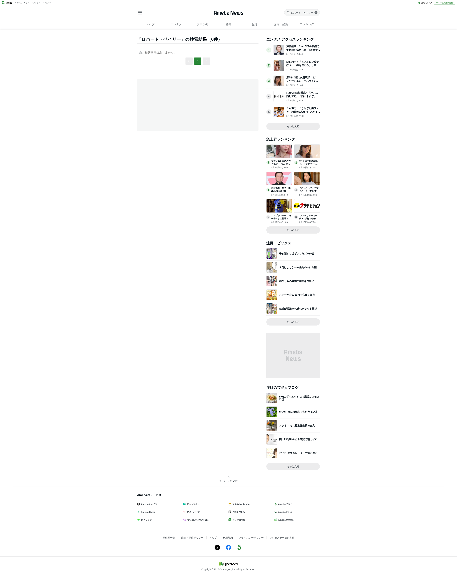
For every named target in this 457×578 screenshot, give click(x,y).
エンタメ (176, 24)
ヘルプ (213, 537)
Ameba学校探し (286, 519)
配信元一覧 (169, 537)
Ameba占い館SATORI (198, 519)
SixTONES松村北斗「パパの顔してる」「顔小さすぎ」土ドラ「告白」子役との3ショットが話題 (302, 98)
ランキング (307, 24)
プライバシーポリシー (251, 537)
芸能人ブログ (426, 2)
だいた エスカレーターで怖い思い (298, 453)
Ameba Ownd (148, 512)
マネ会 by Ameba (241, 504)
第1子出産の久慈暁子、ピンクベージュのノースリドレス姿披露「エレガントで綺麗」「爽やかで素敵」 (302, 82)
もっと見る (293, 126)
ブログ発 (202, 24)
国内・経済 (281, 24)
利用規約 (228, 537)
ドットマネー (193, 504)
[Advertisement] (169, 104)
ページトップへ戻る (228, 480)
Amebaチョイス (149, 504)
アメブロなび (238, 519)
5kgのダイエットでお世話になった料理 (299, 398)
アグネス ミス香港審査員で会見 (297, 425)
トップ (150, 24)
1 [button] (198, 61)
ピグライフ (146, 519)
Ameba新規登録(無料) (444, 2)
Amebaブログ (285, 504)
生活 (254, 24)
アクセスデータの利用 (282, 537)
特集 (228, 24)
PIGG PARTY (238, 512)
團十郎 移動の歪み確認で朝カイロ (298, 439)
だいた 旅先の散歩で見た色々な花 (298, 411)
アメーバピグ (193, 512)
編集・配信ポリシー (192, 537)
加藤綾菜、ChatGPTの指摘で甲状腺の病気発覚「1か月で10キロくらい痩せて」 (302, 49)
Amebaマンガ (285, 512)
